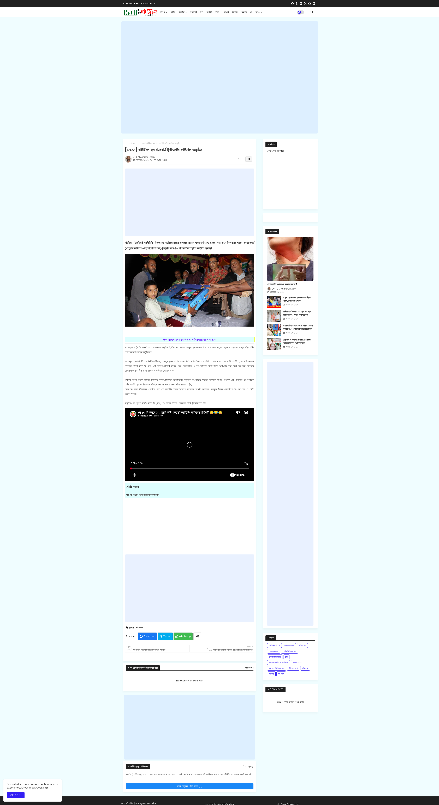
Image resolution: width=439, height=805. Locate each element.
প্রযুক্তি (244, 12)
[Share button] (197, 636)
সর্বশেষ (162, 12)
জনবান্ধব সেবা (273, 651)
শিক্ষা (217, 12)
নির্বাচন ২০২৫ (297, 662)
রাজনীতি (181, 12)
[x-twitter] (305, 3)
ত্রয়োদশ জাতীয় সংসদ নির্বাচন (278, 662)
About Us (128, 3)
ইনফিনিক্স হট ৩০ (274, 645)
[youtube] (309, 3)
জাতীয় (173, 12)
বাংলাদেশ (193, 12)
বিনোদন (235, 12)
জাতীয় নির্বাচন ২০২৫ (289, 651)
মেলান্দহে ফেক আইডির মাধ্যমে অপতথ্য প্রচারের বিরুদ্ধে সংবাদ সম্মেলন (297, 341)
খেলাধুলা (226, 12)
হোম (126, 143)
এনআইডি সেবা (289, 645)
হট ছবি (271, 673)
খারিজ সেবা (302, 645)
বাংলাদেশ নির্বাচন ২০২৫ (276, 668)
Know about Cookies (33, 787)
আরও (257, 12)
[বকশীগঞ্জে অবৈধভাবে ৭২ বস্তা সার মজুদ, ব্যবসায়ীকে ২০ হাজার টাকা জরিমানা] (274, 316)
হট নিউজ (281, 673)
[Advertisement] (219, 77)
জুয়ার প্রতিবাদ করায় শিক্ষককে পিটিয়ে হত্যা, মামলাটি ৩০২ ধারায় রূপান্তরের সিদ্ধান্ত (298, 327)
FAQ (138, 3)
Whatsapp (185, 636)
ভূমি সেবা (305, 668)
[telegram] (301, 3)
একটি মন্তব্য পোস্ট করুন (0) (190, 786)
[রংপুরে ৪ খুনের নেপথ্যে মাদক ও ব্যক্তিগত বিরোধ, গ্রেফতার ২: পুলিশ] (274, 302)
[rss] (314, 3)
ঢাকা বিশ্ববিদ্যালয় (275, 656)
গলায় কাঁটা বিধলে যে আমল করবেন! (282, 284)
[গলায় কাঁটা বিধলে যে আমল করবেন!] (290, 259)
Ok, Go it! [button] (15, 795)
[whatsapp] (297, 3)
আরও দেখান (249, 667)
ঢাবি (286, 656)
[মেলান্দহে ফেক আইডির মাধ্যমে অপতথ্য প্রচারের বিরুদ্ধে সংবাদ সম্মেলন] (274, 344)
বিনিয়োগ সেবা (293, 668)
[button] (312, 12)
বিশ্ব (201, 12)
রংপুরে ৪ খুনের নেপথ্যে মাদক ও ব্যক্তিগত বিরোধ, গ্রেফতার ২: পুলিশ (297, 299)
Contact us (149, 3)
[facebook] (292, 3)
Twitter (167, 636)
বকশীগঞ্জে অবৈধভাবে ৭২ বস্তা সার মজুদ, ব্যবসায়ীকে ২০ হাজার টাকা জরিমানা (297, 313)
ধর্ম (251, 12)
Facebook (149, 636)
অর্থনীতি (209, 12)
